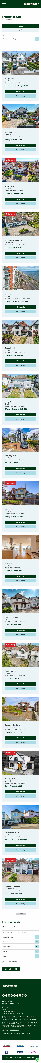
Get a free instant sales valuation (20, 1057)
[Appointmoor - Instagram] (12, 995)
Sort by (5, 35)
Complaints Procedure (8, 1011)
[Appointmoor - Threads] (14, 995)
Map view (20, 30)
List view (20, 26)
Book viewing (20, 96)
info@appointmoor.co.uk (11, 1003)
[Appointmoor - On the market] (25, 995)
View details (20, 91)
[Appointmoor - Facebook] (3, 995)
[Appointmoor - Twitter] (6, 995)
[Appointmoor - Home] (31, 4)
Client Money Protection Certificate (12, 1013)
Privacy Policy (6, 1007)
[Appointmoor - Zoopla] (20, 995)
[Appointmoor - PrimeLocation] (23, 995)
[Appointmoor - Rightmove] (17, 995)
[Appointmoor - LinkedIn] (9, 995)
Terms (4, 1009)
